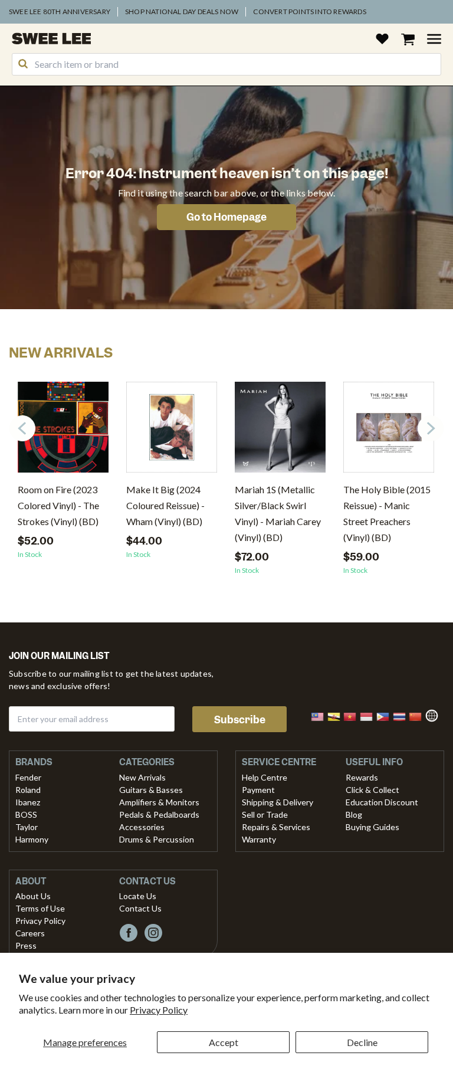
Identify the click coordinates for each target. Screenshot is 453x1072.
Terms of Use (40, 908)
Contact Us (140, 908)
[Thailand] (403, 715)
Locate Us (137, 896)
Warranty (259, 839)
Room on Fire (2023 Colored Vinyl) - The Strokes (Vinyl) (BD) (58, 505)
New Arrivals (142, 777)
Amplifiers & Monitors (159, 802)
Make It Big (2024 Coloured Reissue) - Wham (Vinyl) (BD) (165, 505)
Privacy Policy (159, 1009)
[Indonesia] (370, 715)
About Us (33, 896)
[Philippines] (386, 715)
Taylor (26, 827)
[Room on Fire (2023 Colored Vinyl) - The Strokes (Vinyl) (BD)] (63, 431)
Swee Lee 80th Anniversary (59, 11)
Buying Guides (372, 827)
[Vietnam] (353, 715)
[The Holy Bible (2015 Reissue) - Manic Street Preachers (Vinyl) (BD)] (388, 431)
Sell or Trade (265, 814)
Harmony (31, 839)
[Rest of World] (434, 714)
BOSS (26, 814)
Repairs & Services (276, 827)
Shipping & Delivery (277, 802)
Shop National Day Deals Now (181, 11)
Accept (223, 1042)
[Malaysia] (321, 715)
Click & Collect (372, 790)
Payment (258, 790)
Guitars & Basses (151, 790)
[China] (419, 715)
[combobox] (226, 64)
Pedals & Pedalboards (159, 814)
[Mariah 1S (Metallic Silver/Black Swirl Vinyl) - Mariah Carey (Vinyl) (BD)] (280, 431)
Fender (28, 777)
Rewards (362, 777)
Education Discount (382, 802)
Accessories (142, 827)
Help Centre (264, 777)
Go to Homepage (226, 217)
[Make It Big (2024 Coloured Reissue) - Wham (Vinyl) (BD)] (171, 431)
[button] (431, 428)
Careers (30, 933)
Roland (28, 790)
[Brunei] (337, 715)
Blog (354, 814)
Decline (362, 1042)
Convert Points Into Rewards (309, 11)
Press (26, 945)
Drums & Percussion (156, 839)
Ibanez (27, 802)
